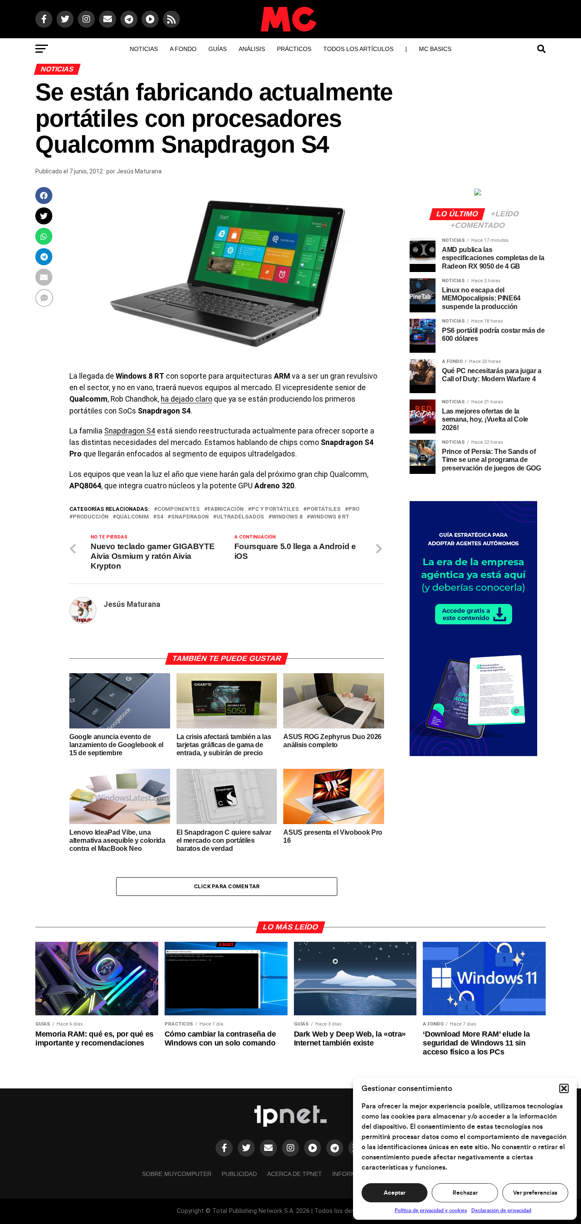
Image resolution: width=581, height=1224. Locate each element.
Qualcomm (132, 517)
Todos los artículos (358, 48)
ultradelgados (240, 517)
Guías (217, 48)
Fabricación (226, 509)
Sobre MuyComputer (176, 1173)
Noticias (144, 48)
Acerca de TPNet (294, 1173)
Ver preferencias (535, 1193)
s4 (160, 517)
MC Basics (435, 48)
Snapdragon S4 (129, 431)
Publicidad (239, 1173)
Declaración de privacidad (501, 1210)
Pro (353, 509)
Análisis (252, 48)
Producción (90, 517)
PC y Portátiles (275, 509)
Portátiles (324, 509)
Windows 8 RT (329, 517)
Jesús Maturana (139, 171)
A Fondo (183, 48)
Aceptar (394, 1193)
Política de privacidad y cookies (431, 1210)
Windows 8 (287, 517)
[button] (564, 1088)
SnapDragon (190, 517)
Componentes (178, 509)
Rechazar (465, 1193)
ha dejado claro (186, 399)
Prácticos (294, 48)
